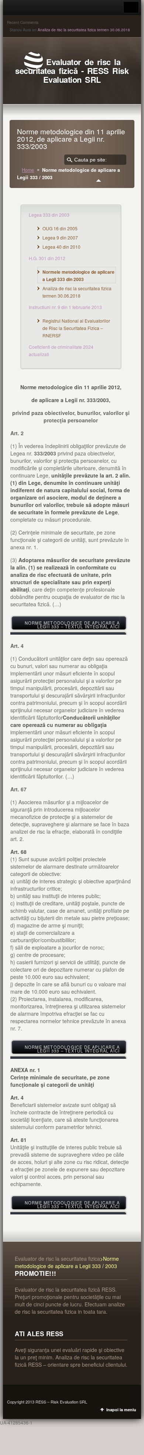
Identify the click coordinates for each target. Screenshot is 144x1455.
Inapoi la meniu (121, 1409)
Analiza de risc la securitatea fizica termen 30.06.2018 (84, 29)
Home (28, 170)
